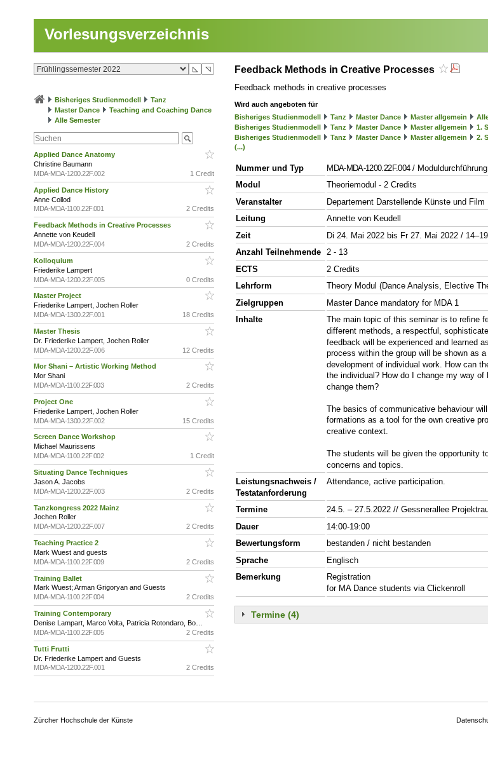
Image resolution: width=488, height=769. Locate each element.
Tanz (158, 100)
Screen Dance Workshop (76, 436)
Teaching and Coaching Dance (160, 110)
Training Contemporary (73, 613)
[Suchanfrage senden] (187, 138)
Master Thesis (58, 331)
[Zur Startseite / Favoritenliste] (39, 100)
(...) (239, 147)
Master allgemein (438, 117)
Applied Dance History (72, 190)
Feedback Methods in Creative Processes (103, 225)
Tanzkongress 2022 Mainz (77, 508)
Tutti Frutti (52, 649)
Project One (54, 401)
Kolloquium (54, 260)
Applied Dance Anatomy (75, 154)
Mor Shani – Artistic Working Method (96, 366)
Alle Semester (77, 120)
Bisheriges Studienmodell (98, 100)
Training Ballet (59, 578)
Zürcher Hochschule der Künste (83, 720)
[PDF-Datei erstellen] (455, 69)
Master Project (58, 295)
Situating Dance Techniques (82, 472)
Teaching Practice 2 (67, 543)
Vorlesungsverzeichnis (126, 34)
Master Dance (77, 110)
